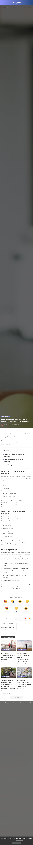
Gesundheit (5, 416)
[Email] (29, 619)
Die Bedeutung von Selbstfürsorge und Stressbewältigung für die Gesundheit (24, 683)
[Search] (30, 2)
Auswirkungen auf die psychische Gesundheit (13, 455)
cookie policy (19, 840)
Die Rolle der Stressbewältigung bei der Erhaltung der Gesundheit (8, 656)
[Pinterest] (25, 619)
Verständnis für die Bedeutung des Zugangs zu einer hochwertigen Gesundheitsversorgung (8, 685)
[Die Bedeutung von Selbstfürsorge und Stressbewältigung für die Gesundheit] (24, 672)
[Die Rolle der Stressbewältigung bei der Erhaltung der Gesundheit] (8, 645)
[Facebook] (16, 619)
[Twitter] (20, 619)
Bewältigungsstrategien (12, 465)
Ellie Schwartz (7, 424)
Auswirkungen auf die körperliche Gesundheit (13, 461)
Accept (16, 843)
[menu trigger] (3, 2)
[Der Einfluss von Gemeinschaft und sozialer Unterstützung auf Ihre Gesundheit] (24, 645)
